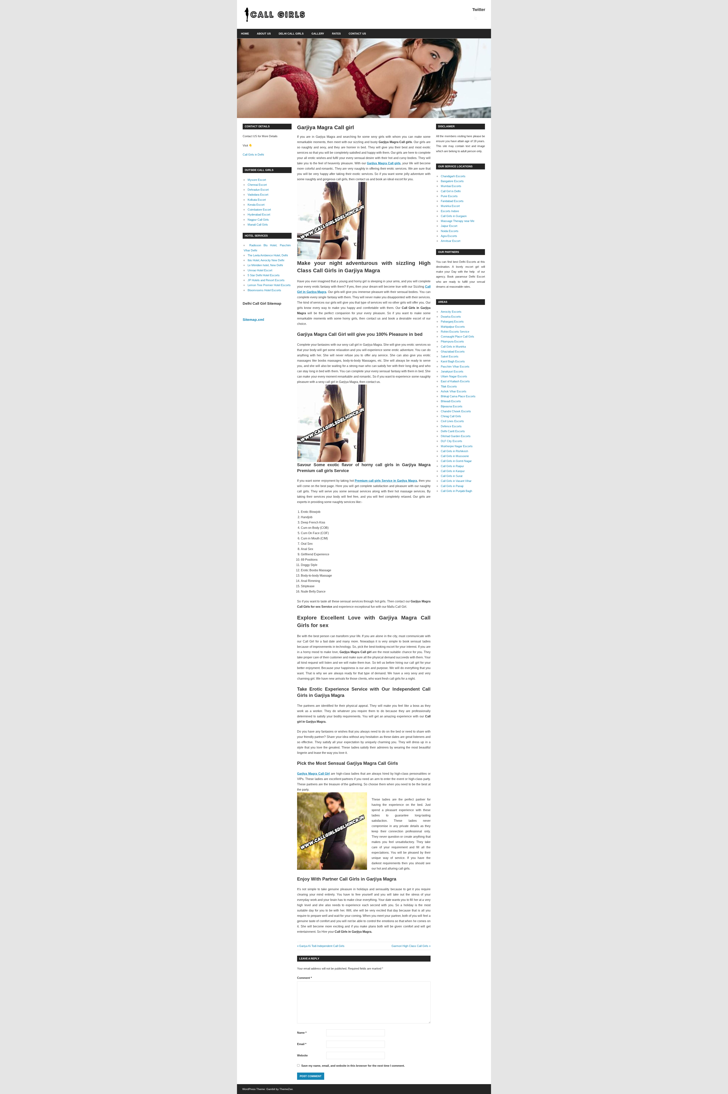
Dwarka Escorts (451, 316)
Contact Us (357, 33)
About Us (264, 33)
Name (302, 1032)
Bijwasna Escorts (451, 406)
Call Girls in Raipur (452, 466)
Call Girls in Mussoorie (455, 456)
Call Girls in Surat (451, 476)
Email (301, 1044)
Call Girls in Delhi (253, 154)
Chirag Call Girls (451, 416)
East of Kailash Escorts (455, 381)
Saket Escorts (449, 356)
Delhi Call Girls (291, 33)
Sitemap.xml (253, 320)
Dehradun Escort (258, 189)
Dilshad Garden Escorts (456, 436)
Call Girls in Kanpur (453, 471)
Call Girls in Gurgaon (454, 216)
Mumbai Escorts (451, 186)
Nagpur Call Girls (258, 219)
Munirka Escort (450, 206)
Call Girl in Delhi (450, 191)
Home (245, 33)
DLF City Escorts (451, 441)
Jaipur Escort (449, 225)
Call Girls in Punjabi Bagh (456, 491)
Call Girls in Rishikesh (454, 451)
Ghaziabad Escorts (453, 351)
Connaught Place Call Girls (457, 336)
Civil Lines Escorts (452, 421)
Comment (304, 977)
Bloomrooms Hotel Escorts (264, 290)
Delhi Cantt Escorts (453, 431)
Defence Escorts (451, 426)
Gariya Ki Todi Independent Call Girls (321, 946)
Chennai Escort (257, 184)
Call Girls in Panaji (452, 486)
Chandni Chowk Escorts (456, 411)
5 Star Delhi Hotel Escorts (264, 275)
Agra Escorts (449, 236)
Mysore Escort (257, 179)
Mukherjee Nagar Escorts (457, 446)
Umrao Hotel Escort (260, 270)
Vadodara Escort (258, 194)
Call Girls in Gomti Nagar (456, 461)
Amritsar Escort (450, 240)
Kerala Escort (256, 204)
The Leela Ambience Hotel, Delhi (268, 255)
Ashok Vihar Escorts (453, 391)
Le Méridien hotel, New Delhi (265, 265)
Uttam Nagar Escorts (454, 376)
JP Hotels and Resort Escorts (266, 280)
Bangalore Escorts (452, 181)
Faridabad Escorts (452, 201)
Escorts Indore (450, 211)
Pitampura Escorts (452, 341)
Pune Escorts (449, 196)
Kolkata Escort (257, 199)
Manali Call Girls (258, 224)
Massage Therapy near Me (457, 221)
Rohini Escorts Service (455, 331)
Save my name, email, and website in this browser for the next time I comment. (353, 1065)
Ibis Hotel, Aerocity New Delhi (266, 260)
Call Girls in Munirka (453, 346)
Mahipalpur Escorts (453, 326)
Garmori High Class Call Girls (409, 946)
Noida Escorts (449, 231)
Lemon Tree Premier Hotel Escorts (269, 285)
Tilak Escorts (449, 386)
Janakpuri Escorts (452, 371)
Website (302, 1055)
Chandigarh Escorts (453, 176)
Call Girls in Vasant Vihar (456, 480)
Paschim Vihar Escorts (455, 366)
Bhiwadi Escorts (451, 401)
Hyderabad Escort (259, 214)
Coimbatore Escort (259, 209)
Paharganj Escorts (452, 321)
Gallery (317, 33)
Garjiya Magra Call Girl (313, 773)
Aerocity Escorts (451, 311)
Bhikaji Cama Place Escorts (458, 396)
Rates (336, 33)
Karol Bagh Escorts (453, 361)
